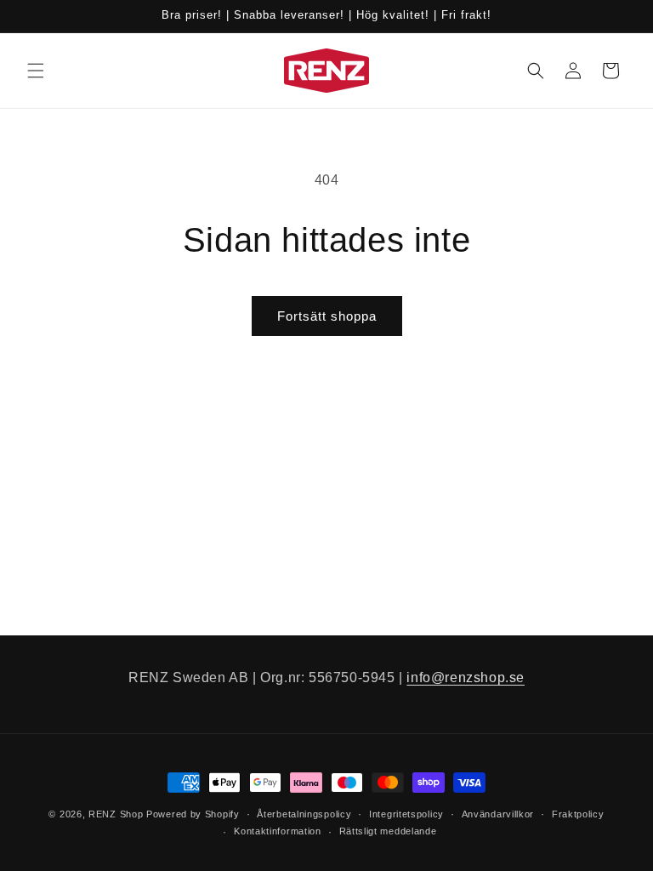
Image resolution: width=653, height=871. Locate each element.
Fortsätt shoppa (327, 316)
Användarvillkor (498, 814)
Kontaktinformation (277, 831)
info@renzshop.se (465, 677)
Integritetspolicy (406, 814)
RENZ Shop (115, 814)
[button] (35, 70)
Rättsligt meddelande (388, 831)
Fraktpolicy (578, 814)
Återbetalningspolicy (304, 814)
